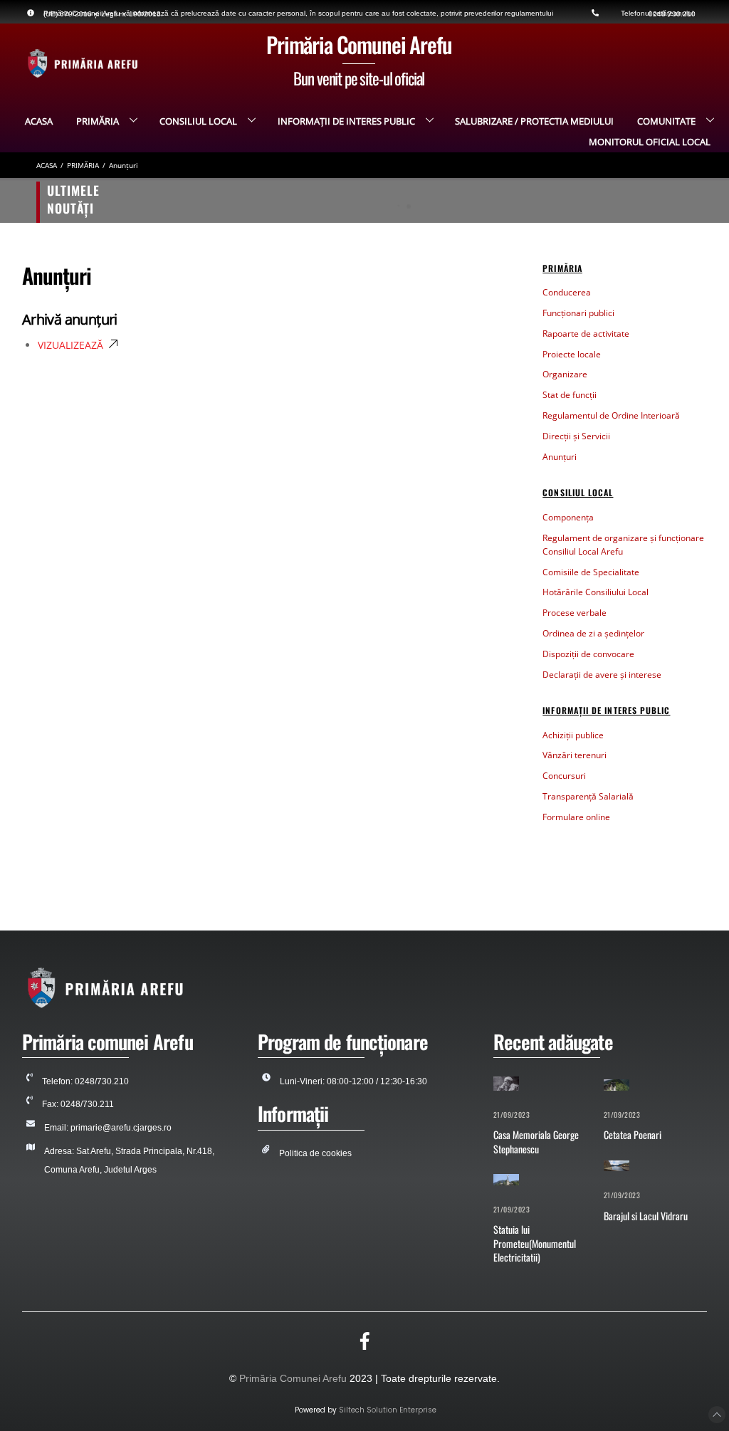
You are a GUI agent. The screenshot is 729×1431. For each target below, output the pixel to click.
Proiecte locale (571, 354)
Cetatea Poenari (632, 1134)
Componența (568, 517)
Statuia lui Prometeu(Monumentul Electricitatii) (534, 1243)
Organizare (564, 374)
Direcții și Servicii (576, 436)
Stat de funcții (569, 395)
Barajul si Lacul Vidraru (646, 1215)
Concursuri (564, 776)
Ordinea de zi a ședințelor (593, 633)
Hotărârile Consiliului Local (595, 592)
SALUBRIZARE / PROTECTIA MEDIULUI (534, 121)
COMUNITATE (666, 121)
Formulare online (576, 817)
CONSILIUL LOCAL (198, 121)
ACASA (39, 121)
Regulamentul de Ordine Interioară (611, 415)
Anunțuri (559, 457)
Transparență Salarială (588, 796)
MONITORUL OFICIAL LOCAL (649, 141)
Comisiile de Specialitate (590, 572)
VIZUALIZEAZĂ (70, 345)
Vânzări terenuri (574, 755)
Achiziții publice (573, 735)
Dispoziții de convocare (588, 654)
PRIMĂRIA (97, 121)
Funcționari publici (578, 313)
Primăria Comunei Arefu (293, 1378)
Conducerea (566, 292)
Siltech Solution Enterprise (387, 1410)
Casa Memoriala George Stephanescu (182, 199)
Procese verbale (574, 613)
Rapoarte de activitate (585, 333)
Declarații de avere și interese (601, 675)
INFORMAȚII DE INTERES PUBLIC (346, 121)
